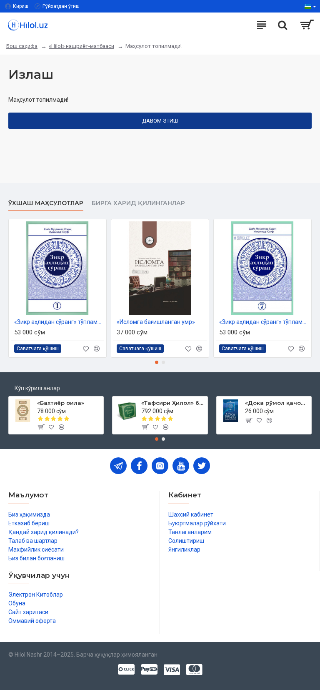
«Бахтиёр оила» (60, 402)
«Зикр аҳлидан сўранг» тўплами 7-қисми (264, 322)
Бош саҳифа (22, 46)
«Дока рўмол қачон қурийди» (276, 402)
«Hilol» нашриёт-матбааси (81, 46)
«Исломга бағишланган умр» (156, 322)
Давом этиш (160, 121)
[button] (156, 362)
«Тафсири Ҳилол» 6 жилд (173, 402)
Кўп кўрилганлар (37, 388)
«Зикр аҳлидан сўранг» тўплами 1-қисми (59, 322)
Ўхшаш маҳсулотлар (45, 203)
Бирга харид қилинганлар (138, 203)
